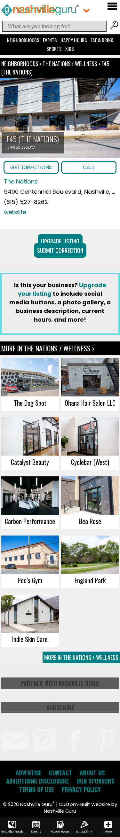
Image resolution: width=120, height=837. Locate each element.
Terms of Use (36, 789)
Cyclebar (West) (90, 462)
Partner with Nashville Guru (60, 683)
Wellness (86, 63)
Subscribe (60, 707)
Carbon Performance (30, 521)
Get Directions (31, 167)
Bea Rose (90, 521)
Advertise (28, 773)
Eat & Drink (102, 39)
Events (50, 39)
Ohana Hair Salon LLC (90, 403)
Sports (54, 48)
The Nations (57, 63)
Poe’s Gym (30, 580)
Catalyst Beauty (30, 462)
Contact (60, 773)
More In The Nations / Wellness (81, 657)
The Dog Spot (30, 403)
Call (89, 167)
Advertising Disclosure (37, 781)
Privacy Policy (81, 789)
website (15, 212)
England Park (90, 580)
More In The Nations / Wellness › (47, 348)
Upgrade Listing (60, 241)
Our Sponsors (95, 781)
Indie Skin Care (30, 639)
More (108, 831)
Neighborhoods (23, 39)
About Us (92, 773)
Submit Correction (60, 250)
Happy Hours (73, 39)
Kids (69, 48)
